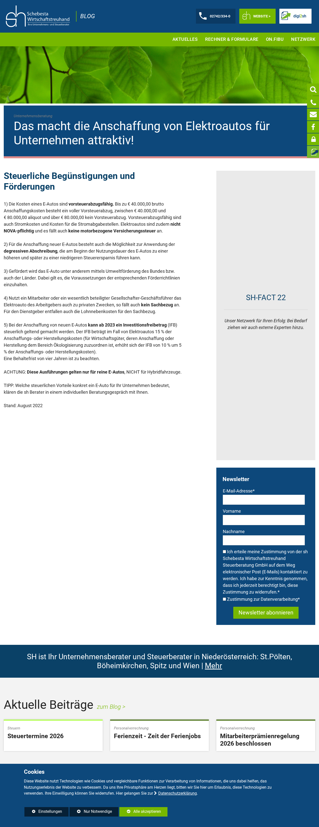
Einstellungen (43, 812)
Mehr (213, 665)
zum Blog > (111, 706)
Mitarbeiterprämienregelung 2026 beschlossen (259, 739)
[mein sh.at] (313, 139)
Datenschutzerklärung (177, 793)
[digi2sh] (313, 152)
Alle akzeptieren (140, 811)
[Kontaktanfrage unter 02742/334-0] (313, 102)
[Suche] (313, 90)
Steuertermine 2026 (35, 736)
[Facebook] (313, 127)
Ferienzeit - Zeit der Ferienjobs (157, 736)
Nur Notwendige (91, 812)
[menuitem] (185, 39)
